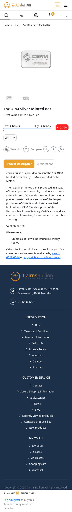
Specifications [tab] (45, 164)
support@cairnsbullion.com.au (42, 257)
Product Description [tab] (19, 164)
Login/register (11, 499)
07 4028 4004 (26, 301)
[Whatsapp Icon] (61, 149)
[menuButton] (66, 5)
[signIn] (57, 5)
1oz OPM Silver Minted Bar (37, 25)
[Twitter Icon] (53, 149)
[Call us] (21, 15)
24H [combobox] (7, 137)
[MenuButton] (66, 15)
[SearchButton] (6, 15)
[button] (36, 325)
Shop (16, 25)
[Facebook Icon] (46, 149)
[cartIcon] (51, 15)
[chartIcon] (36, 15)
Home (6, 25)
